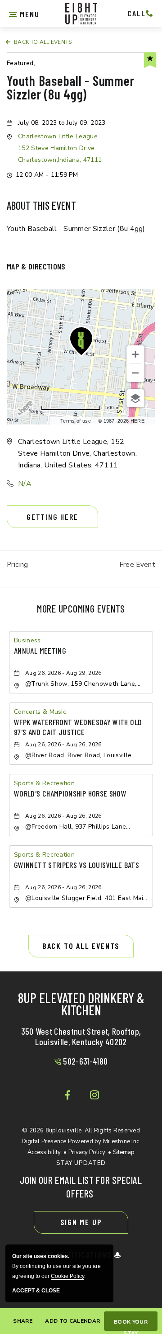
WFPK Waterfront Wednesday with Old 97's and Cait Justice (78, 727)
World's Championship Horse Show (70, 793)
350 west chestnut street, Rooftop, (81, 1036)
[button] (24, 13)
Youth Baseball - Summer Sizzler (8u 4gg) (70, 88)
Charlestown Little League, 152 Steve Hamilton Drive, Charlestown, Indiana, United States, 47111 (77, 453)
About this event (41, 205)
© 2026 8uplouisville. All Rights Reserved (81, 1136)
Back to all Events (43, 42)
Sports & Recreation (44, 783)
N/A (25, 484)
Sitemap (124, 1152)
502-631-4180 (85, 1061)
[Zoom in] (135, 354)
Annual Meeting (40, 650)
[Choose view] (135, 398)
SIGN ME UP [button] (81, 1222)
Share (22, 1321)
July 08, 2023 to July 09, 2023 (62, 123)
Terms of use (75, 421)
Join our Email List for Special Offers (81, 1186)
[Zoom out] (135, 373)
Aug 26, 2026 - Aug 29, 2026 (63, 673)
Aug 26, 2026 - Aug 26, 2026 (63, 744)
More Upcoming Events (81, 608)
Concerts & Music (40, 711)
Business (27, 640)
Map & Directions (36, 266)
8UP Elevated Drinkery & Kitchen (81, 1005)
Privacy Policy (86, 1152)
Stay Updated (80, 1163)
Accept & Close (36, 1291)
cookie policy (67, 1276)
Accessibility (44, 1152)
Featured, (21, 63)
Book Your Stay (131, 1324)
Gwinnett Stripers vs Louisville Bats (76, 865)
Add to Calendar (72, 1321)
